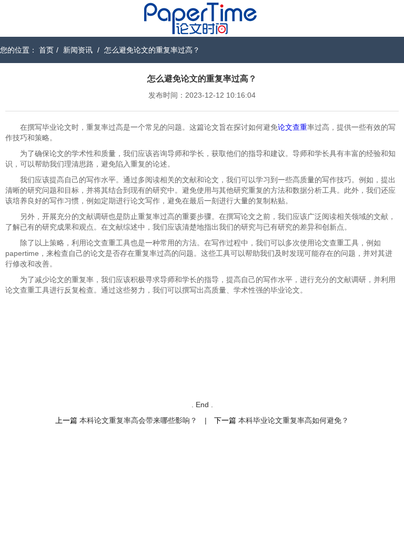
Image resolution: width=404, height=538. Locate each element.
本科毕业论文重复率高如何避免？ (293, 420)
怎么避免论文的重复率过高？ (152, 50)
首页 (46, 50)
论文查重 (292, 127)
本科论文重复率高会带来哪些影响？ (138, 420)
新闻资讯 (78, 50)
